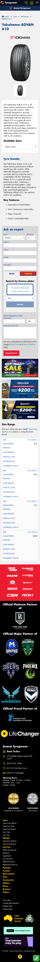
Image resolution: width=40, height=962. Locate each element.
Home (6, 16)
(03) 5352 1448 (14, 763)
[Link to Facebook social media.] (20, 957)
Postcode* (7, 265)
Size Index (7, 900)
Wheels (6, 838)
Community (8, 880)
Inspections (7, 856)
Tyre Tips (6, 835)
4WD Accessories (9, 850)
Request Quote (11, 353)
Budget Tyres (7, 906)
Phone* (6, 250)
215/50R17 (32, 501)
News (5, 886)
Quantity (30, 234)
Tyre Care (6, 832)
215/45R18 (32, 532)
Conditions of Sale (29, 951)
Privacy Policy (14, 344)
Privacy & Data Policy (16, 951)
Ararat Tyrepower (21, 8)
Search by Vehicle (9, 823)
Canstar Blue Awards (11, 903)
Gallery (6, 883)
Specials (6, 867)
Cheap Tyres (7, 909)
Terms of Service (29, 344)
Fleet (5, 877)
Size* (5, 234)
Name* (6, 242)
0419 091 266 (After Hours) (16, 768)
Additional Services (10, 864)
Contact (6, 870)
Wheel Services (9, 862)
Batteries (6, 853)
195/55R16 (32, 440)
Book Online (8, 874)
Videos (6, 892)
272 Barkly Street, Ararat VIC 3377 (19, 757)
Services (6, 847)
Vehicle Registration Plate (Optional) (12, 317)
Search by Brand (9, 829)
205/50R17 (32, 470)
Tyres (5, 820)
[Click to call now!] (26, 3)
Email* (6, 257)
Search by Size (8, 826)
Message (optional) (10, 326)
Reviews (7, 889)
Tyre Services (8, 859)
